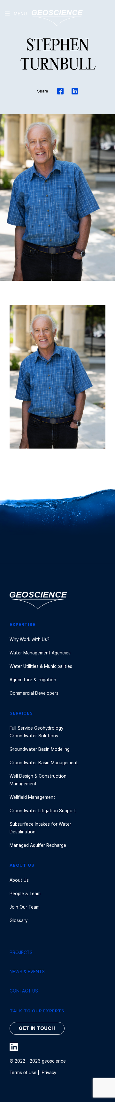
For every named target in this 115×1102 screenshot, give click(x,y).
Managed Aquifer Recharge (38, 845)
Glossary (18, 920)
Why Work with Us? (30, 639)
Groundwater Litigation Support (43, 810)
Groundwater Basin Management (44, 762)
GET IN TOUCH (37, 1028)
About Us (19, 880)
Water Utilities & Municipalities (41, 666)
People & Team (25, 893)
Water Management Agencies (40, 653)
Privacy (49, 1072)
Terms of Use (23, 1072)
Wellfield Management (32, 797)
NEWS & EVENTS (27, 971)
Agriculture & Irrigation (33, 680)
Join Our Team (25, 907)
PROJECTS (21, 952)
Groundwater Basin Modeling (40, 749)
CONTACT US (24, 991)
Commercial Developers (34, 693)
